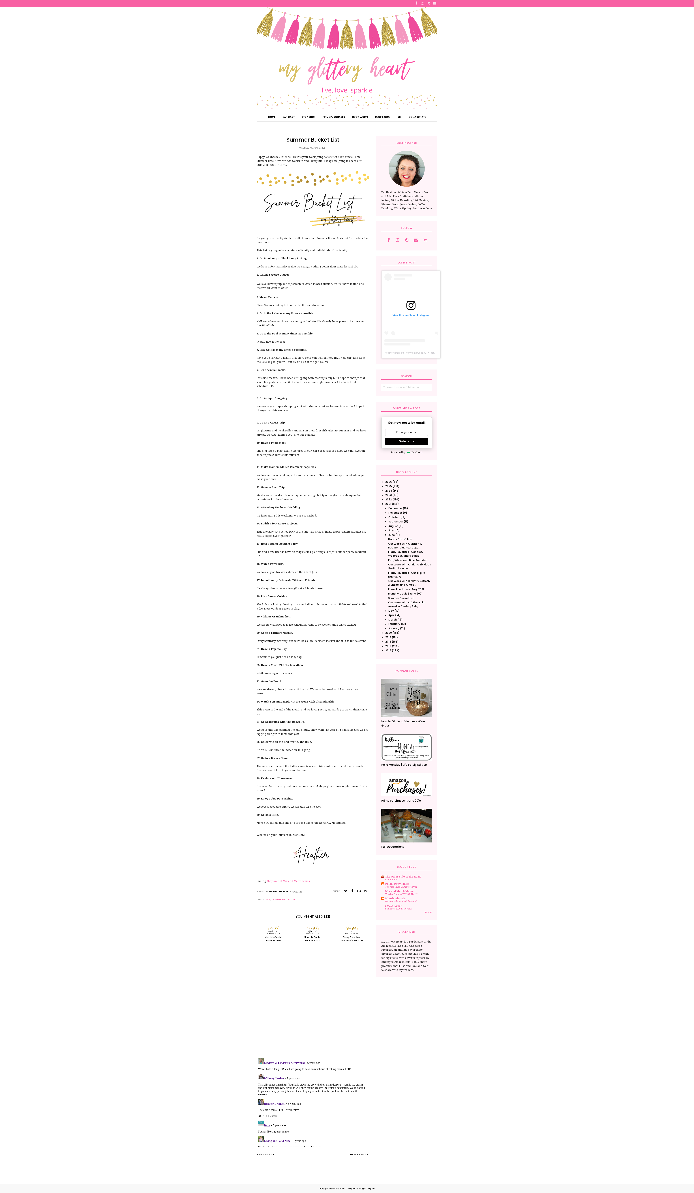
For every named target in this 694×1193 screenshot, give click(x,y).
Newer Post (267, 1154)
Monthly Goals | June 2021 (405, 593)
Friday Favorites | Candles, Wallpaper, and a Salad (405, 553)
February (394, 624)
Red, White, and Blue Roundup (407, 560)
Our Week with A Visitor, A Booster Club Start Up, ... (405, 545)
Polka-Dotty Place (397, 883)
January (393, 628)
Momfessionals (395, 898)
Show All (428, 912)
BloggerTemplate (367, 1188)
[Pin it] (366, 891)
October (394, 517)
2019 (388, 637)
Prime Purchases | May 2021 (406, 589)
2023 (388, 495)
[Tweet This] (345, 891)
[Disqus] (313, 1004)
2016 (388, 650)
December (395, 508)
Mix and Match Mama (399, 891)
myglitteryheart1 (417, 352)
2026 (388, 482)
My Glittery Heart (337, 1188)
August (393, 526)
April (391, 615)
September (395, 521)
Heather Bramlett (394, 352)
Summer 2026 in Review (398, 908)
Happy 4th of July (400, 539)
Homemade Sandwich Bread (401, 901)
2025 (388, 486)
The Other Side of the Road (403, 876)
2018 (388, 641)
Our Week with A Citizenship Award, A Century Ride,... (406, 604)
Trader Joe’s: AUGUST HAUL (401, 894)
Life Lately (391, 879)
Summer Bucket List (284, 899)
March (392, 619)
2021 (268, 899)
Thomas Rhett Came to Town (401, 886)
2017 (388, 646)
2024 (388, 490)
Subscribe (406, 441)
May (391, 611)
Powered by (398, 452)
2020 (388, 633)
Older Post (358, 1154)
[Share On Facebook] (352, 891)
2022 (388, 499)
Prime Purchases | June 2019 (401, 801)
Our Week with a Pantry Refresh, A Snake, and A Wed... (409, 583)
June (391, 535)
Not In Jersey (393, 905)
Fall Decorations (392, 847)
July (391, 530)
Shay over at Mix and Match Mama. (289, 881)
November (395, 513)
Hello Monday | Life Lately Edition (404, 765)
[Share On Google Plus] (359, 891)
